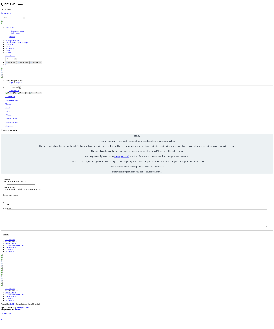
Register (18, 83)
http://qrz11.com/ (23, 308)
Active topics (10, 97)
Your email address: (9, 187)
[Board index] (2, 21)
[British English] (35, 62)
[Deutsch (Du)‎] (11, 62)
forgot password (121, 156)
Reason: (5, 203)
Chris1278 (18, 309)
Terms (8, 115)
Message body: (8, 208)
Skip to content (6, 13)
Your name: (6, 179)
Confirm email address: (10, 195)
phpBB (11, 304)
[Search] (15, 59)
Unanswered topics (12, 100)
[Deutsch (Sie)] (23, 62)
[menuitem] (16, 31)
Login (11, 83)
